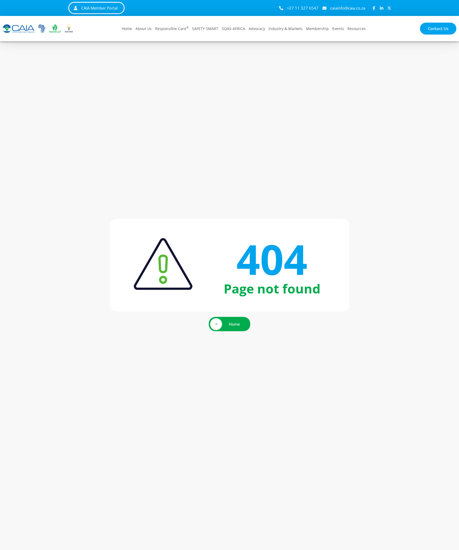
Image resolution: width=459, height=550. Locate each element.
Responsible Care (172, 28)
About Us (143, 28)
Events (338, 28)
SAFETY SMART (205, 28)
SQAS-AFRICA (233, 28)
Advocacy (257, 28)
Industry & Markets (286, 28)
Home (127, 28)
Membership (317, 28)
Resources (356, 28)
